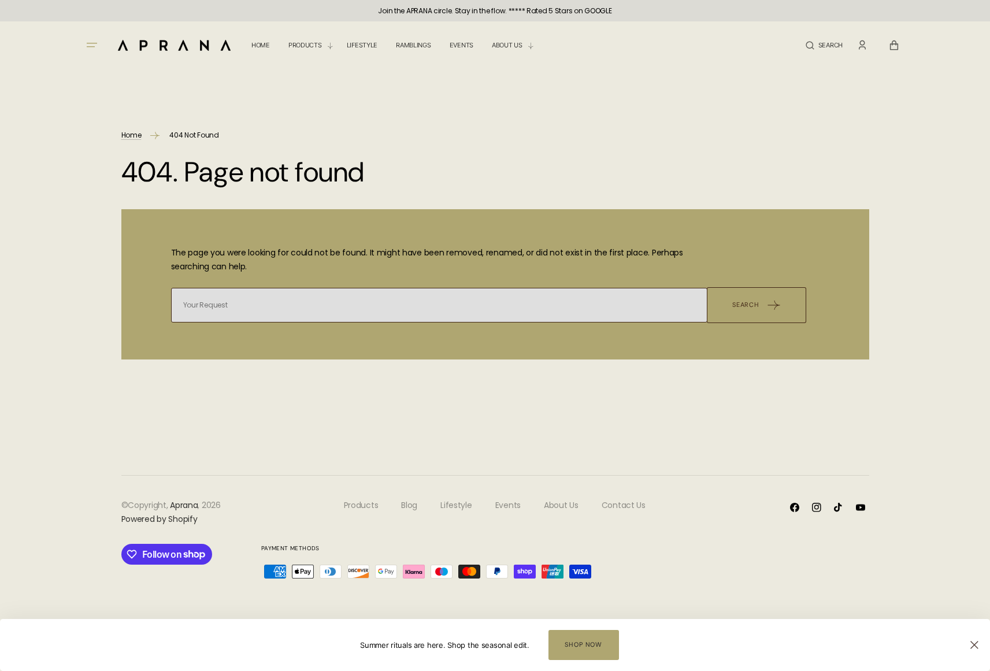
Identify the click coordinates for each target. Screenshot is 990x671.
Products (361, 505)
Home (131, 135)
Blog (409, 505)
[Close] (974, 645)
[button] (824, 45)
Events (508, 505)
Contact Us (624, 505)
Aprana (184, 505)
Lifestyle (456, 505)
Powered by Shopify (159, 519)
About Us (561, 505)
